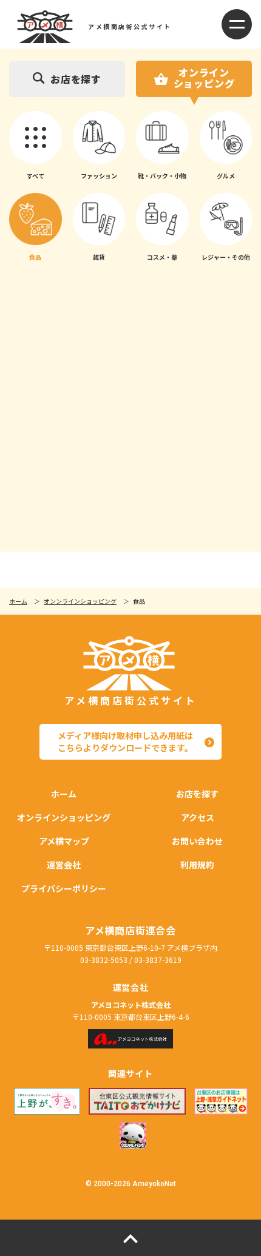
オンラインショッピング (204, 77)
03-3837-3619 (157, 959)
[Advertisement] (130, 410)
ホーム (18, 601)
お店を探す (75, 79)
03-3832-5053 (103, 959)
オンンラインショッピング (80, 601)
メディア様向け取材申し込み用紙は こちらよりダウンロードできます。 (125, 741)
